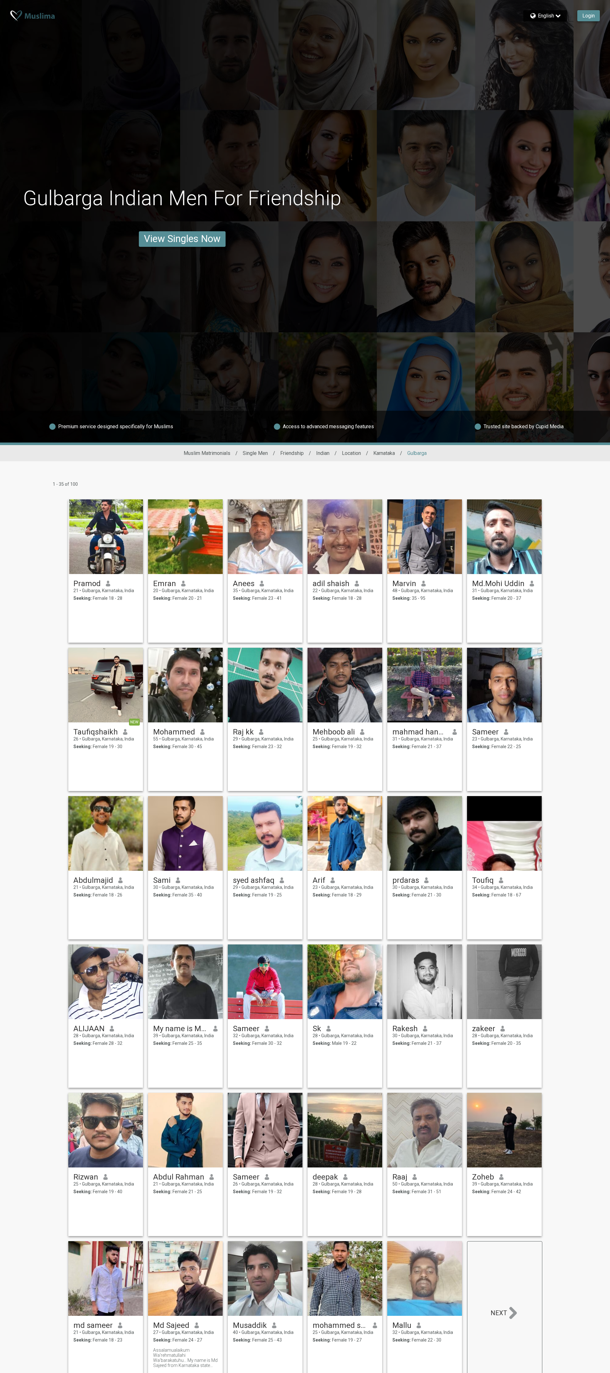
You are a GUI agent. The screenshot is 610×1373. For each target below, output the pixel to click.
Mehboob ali (334, 731)
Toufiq (483, 880)
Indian (322, 453)
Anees (243, 583)
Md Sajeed (171, 1325)
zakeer (483, 1028)
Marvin (404, 583)
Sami (162, 880)
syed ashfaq (253, 880)
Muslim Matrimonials (207, 453)
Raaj (399, 1177)
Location (351, 453)
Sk (317, 1028)
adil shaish (331, 583)
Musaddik (250, 1325)
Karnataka (384, 453)
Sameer (485, 731)
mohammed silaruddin (340, 1325)
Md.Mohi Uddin (498, 583)
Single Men (255, 453)
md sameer (93, 1325)
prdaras (405, 880)
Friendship (292, 453)
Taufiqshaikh (95, 731)
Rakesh (405, 1028)
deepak (325, 1177)
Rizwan (85, 1177)
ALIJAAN (89, 1028)
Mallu (401, 1325)
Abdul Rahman (178, 1177)
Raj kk (243, 731)
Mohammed (174, 731)
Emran (164, 583)
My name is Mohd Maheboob (180, 1028)
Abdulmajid (93, 880)
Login (588, 16)
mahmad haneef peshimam (419, 731)
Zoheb (483, 1177)
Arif (319, 880)
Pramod (87, 583)
